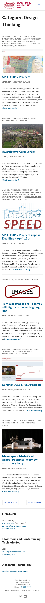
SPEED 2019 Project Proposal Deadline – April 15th (21, 236)
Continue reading (10, 108)
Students (6, 43)
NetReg (18, 41)
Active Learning (28, 420)
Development (7, 39)
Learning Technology (32, 39)
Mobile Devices (8, 41)
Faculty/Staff (8, 120)
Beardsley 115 (8, 554)
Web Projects (20, 46)
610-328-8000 (25, 587)
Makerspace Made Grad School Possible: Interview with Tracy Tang (20, 459)
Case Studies (19, 280)
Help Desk (18, 39)
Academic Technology (11, 37)
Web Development (9, 199)
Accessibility (27, 190)
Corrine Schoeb (22, 316)
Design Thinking (28, 37)
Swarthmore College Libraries (24, 43)
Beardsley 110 (8, 529)
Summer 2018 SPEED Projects (22, 384)
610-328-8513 (8, 523)
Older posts (10, 502)
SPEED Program (28, 41)
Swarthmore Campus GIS (18, 151)
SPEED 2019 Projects (16, 77)
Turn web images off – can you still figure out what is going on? (22, 307)
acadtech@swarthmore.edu (15, 571)
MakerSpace (30, 423)
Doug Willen (24, 82)
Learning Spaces (17, 423)
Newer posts (34, 502)
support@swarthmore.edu (14, 526)
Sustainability (21, 120)
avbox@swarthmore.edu (13, 552)
